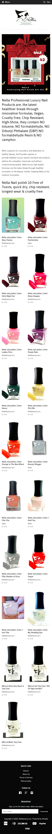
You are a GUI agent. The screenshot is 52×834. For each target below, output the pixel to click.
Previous (7, 64)
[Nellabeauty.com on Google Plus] (26, 793)
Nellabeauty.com (25, 818)
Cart (48, 2)
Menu (7, 2)
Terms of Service (26, 777)
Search (26, 770)
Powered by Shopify (40, 818)
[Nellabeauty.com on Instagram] (31, 793)
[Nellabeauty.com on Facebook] (20, 793)
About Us (26, 774)
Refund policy (26, 781)
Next (45, 64)
